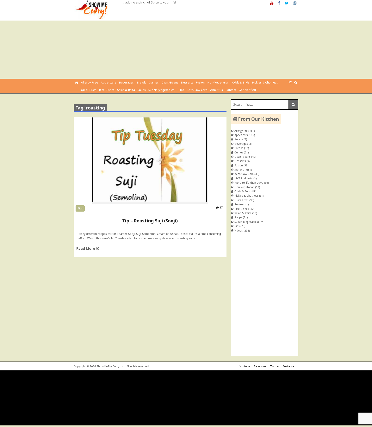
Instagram (289, 366)
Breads (141, 82)
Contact (231, 90)
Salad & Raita (126, 90)
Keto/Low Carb (197, 90)
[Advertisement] (186, 49)
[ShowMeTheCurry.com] (77, 83)
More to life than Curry (248, 182)
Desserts (187, 82)
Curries (154, 82)
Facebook (260, 366)
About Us (216, 90)
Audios (238, 139)
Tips (181, 90)
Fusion (200, 82)
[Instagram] (294, 3)
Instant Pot (241, 169)
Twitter (274, 366)
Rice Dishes (107, 90)
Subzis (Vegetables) (161, 90)
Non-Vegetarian (218, 82)
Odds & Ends (240, 82)
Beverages (126, 82)
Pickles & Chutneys (265, 82)
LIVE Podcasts (243, 178)
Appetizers (108, 82)
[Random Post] (290, 82)
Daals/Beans (169, 82)
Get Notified (247, 90)
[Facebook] (279, 3)
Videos (238, 230)
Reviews (239, 204)
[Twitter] (286, 3)
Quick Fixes (88, 90)
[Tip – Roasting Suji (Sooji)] (150, 203)
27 (221, 207)
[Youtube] (271, 3)
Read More (86, 248)
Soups (142, 90)
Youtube (244, 366)
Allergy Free (89, 82)
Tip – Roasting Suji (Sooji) (150, 221)
